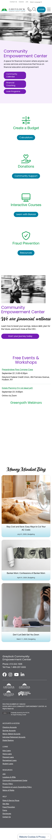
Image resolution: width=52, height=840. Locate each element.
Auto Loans (7, 751)
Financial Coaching (10, 84)
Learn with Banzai (26, 214)
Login (41, 9)
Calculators (26, 137)
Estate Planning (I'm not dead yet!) (17, 388)
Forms (5, 810)
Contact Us (13, 2)
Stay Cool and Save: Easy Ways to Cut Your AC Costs (26, 528)
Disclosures (7, 814)
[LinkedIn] (22, 675)
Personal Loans (8, 757)
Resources (26, 253)
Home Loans (7, 754)
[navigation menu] (49, 9)
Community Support (26, 176)
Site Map (6, 804)
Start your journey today (20, 336)
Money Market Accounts (11, 734)
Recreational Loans (10, 760)
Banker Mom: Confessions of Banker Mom (26, 573)
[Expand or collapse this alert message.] (48, 836)
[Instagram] (10, 675)
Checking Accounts (10, 727)
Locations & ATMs (9, 777)
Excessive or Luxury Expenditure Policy (17, 787)
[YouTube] (16, 675)
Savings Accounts (9, 730)
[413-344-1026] (29, 9)
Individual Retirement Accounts (14, 737)
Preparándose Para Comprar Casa (17, 369)
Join (27, 2)
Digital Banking (8, 740)
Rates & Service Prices (11, 800)
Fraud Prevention (9, 807)
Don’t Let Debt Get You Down (26, 634)
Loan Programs (13, 91)
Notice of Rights (8, 790)
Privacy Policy (8, 784)
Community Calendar (11, 75)
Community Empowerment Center (15, 780)
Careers (21, 2)
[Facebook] (5, 675)
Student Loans (8, 764)
